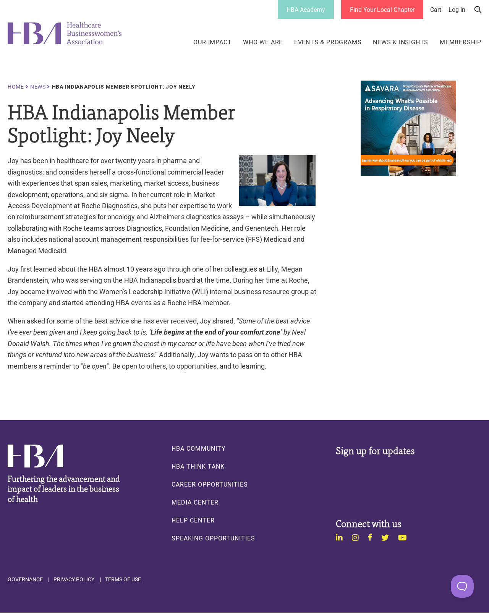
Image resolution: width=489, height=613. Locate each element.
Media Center (195, 502)
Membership (460, 42)
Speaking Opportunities (213, 538)
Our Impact (212, 42)
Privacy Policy (73, 579)
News (38, 86)
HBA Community (198, 448)
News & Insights (400, 42)
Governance (25, 579)
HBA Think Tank (198, 466)
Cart (435, 9)
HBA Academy (306, 9)
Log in (457, 9)
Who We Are (263, 42)
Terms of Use (123, 579)
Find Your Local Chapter (382, 9)
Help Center (193, 520)
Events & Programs (328, 42)
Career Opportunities (210, 484)
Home (16, 86)
